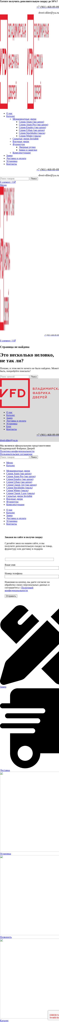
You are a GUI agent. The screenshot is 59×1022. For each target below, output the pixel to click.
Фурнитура (19, 144)
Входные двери (21, 141)
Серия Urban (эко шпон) (32, 130)
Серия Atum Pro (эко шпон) (33, 124)
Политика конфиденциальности (17, 451)
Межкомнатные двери (24, 119)
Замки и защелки (28, 150)
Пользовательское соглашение (16, 454)
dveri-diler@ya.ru (9, 440)
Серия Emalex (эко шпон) (32, 127)
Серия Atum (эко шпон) (31, 121)
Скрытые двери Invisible (26, 138)
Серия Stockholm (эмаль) (32, 133)
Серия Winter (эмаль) (30, 136)
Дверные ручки (27, 147)
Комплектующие (22, 152)
